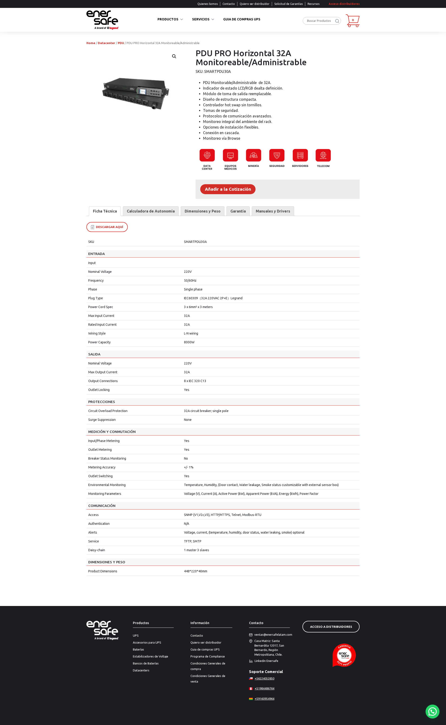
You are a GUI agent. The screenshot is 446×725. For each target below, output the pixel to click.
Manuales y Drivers (273, 211)
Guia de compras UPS (241, 19)
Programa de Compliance (207, 656)
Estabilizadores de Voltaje (150, 656)
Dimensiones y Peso (202, 211)
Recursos (313, 3)
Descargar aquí (109, 227)
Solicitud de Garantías (288, 3)
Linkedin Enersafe (266, 660)
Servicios (201, 19)
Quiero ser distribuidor (254, 3)
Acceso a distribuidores (331, 626)
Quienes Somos (207, 3)
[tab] (105, 211)
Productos (167, 19)
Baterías (138, 649)
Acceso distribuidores (344, 3)
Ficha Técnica (105, 211)
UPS (136, 635)
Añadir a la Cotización (228, 189)
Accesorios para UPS (147, 642)
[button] (432, 712)
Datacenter (106, 43)
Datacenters (141, 670)
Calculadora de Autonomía (151, 211)
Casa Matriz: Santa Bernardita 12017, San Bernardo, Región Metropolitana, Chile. (269, 647)
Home (90, 43)
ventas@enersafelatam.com (272, 634)
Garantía (238, 211)
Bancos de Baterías (146, 663)
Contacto (229, 3)
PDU (121, 43)
